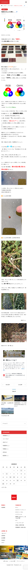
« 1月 (2, 487)
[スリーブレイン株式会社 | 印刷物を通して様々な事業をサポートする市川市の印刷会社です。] (5, 2)
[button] (11, 258)
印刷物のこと (4, 9)
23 (17, 480)
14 (10, 477)
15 (14, 477)
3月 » (5, 487)
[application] (11, 217)
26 (3, 483)
